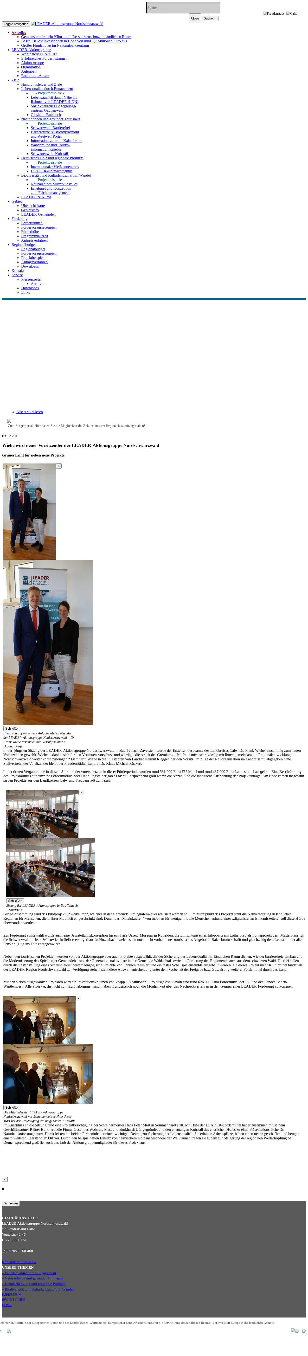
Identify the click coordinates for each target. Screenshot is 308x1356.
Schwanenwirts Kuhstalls (50, 154)
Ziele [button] (15, 80)
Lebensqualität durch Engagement (47, 89)
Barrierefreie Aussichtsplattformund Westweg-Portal (55, 134)
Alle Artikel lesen (29, 412)
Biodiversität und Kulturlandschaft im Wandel (56, 175)
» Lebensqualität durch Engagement (29, 1273)
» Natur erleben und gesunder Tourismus (32, 1278)
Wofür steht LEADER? (39, 54)
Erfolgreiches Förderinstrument (44, 58)
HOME (7, 1305)
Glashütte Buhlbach (46, 115)
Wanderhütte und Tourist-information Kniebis (50, 147)
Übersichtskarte (33, 206)
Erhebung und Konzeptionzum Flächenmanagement (51, 190)
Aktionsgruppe (32, 63)
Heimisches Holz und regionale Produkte (52, 158)
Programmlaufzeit (34, 236)
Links (25, 292)
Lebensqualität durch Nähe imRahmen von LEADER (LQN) (54, 99)
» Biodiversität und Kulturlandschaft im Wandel (38, 1289)
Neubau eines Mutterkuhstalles (54, 184)
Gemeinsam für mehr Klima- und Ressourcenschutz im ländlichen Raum (76, 37)
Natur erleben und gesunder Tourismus (50, 119)
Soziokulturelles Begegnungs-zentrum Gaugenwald (53, 108)
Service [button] (17, 275)
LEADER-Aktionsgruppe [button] (31, 50)
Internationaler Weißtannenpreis (55, 167)
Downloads (30, 266)
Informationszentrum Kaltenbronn (56, 141)
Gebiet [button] (17, 201)
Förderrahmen (32, 223)
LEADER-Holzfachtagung (51, 171)
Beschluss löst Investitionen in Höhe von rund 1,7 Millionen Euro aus (74, 41)
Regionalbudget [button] (24, 245)
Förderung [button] (19, 219)
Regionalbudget (33, 249)
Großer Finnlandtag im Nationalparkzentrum (55, 45)
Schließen (12, 728)
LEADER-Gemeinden (38, 214)
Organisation (31, 67)
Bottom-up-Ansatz (35, 76)
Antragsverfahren (34, 240)
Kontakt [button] (18, 271)
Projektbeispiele (33, 258)
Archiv (36, 284)
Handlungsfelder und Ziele (41, 84)
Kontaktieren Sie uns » (19, 1262)
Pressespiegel (31, 279)
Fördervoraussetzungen (39, 227)
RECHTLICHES (13, 1300)
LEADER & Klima (36, 197)
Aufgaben (28, 71)
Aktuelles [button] (19, 32)
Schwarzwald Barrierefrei (50, 128)
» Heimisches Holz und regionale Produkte (34, 1284)
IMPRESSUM (11, 1295)
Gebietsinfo (30, 210)
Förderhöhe (30, 232)
